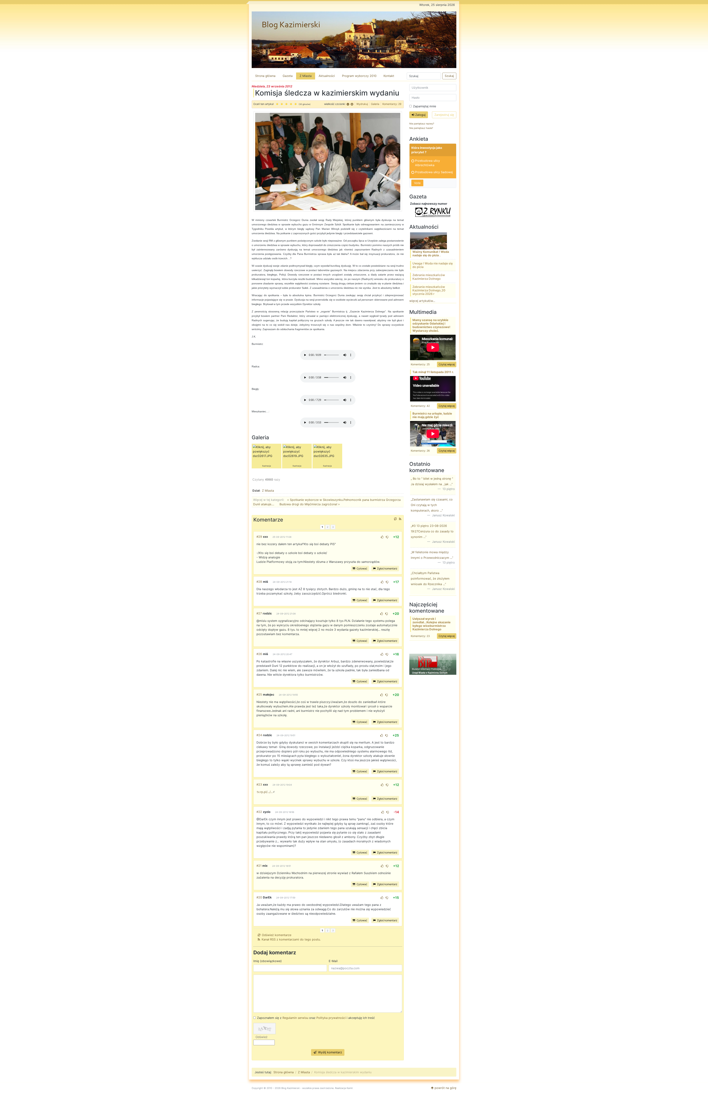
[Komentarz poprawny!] (382, 537)
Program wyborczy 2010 (359, 76)
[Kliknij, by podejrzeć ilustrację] (328, 161)
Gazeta (288, 76)
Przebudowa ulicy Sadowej (434, 172)
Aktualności (327, 76)
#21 (258, 865)
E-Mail (333, 961)
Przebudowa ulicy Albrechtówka (427, 163)
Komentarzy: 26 (420, 450)
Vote (417, 183)
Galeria (375, 103)
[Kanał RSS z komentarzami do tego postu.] (400, 519)
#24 (259, 735)
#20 (259, 897)
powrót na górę (445, 1088)
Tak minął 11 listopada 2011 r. (433, 372)
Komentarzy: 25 (420, 364)
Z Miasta (306, 76)
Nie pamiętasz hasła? (421, 128)
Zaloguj (420, 115)
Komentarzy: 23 (420, 636)
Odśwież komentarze (276, 935)
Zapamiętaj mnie (424, 106)
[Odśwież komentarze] (395, 519)
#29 (259, 536)
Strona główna (265, 76)
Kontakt (389, 76)
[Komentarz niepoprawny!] (387, 537)
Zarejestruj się (444, 115)
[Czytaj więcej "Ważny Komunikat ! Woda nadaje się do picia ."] (428, 240)
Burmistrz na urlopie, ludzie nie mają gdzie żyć (432, 415)
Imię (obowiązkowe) (267, 961)
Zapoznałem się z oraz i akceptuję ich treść (316, 1018)
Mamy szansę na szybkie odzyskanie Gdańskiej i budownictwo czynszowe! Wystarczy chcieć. (431, 325)
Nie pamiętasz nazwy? (421, 123)
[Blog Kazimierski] (354, 39)
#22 (259, 812)
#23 (259, 784)
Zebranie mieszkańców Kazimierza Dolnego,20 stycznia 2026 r (428, 290)
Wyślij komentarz (329, 1052)
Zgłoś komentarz (386, 568)
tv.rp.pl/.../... (265, 792)
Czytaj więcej (447, 364)
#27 (259, 613)
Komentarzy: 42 (420, 405)
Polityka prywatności (331, 1018)
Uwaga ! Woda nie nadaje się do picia (432, 265)
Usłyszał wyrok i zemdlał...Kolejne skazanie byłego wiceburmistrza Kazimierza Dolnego (431, 624)
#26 (259, 654)
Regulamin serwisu (295, 1018)
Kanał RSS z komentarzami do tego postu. (291, 939)
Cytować (361, 568)
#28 (259, 581)
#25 (259, 694)
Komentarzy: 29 (391, 103)
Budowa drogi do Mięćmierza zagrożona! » (310, 504)
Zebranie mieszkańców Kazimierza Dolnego (428, 276)
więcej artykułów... (422, 301)
